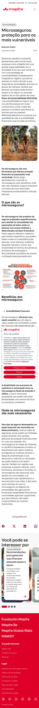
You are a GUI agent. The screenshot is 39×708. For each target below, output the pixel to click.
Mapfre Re (9, 625)
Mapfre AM (6, 649)
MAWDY (8, 636)
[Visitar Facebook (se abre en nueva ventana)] (3, 699)
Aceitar (19, 377)
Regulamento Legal (10, 685)
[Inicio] (4, 9)
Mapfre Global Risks (17, 631)
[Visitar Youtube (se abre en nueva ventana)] (9, 699)
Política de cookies (9, 677)
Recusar (19, 372)
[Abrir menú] (34, 9)
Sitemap (5, 657)
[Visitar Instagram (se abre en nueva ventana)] (16, 699)
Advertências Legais (10, 693)
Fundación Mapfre (15, 619)
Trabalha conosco (9, 653)
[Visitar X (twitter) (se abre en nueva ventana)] (29, 699)
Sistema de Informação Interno (15, 668)
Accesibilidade (8, 689)
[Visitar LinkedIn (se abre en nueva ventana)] (22, 699)
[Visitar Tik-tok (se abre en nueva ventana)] (35, 699)
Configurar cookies (19, 368)
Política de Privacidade (11, 673)
